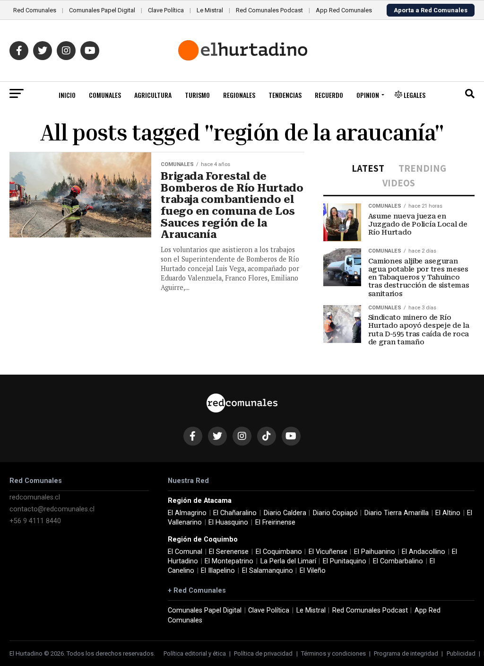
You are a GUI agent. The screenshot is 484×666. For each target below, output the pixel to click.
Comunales (105, 95)
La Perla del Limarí (288, 561)
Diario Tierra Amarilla (396, 513)
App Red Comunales (344, 10)
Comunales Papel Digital (102, 10)
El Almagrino (187, 513)
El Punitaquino (344, 561)
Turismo (197, 95)
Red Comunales (34, 10)
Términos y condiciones (333, 653)
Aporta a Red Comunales (430, 10)
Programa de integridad (406, 653)
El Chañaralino (235, 513)
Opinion (367, 95)
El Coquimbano (279, 552)
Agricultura (153, 95)
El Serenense (229, 552)
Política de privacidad (263, 653)
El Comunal (185, 552)
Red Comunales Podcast (269, 10)
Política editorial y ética (195, 653)
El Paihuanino (374, 552)
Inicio (67, 95)
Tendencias (285, 95)
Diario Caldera (285, 513)
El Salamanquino (267, 571)
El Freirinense (275, 522)
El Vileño (313, 571)
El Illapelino (218, 571)
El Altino (447, 513)
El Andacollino (423, 552)
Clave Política (166, 10)
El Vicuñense (328, 552)
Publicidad (461, 653)
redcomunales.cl (34, 497)
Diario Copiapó (335, 513)
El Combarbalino (398, 561)
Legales (413, 95)
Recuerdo (329, 95)
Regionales (239, 95)
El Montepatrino (229, 561)
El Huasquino (228, 522)
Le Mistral (210, 10)
